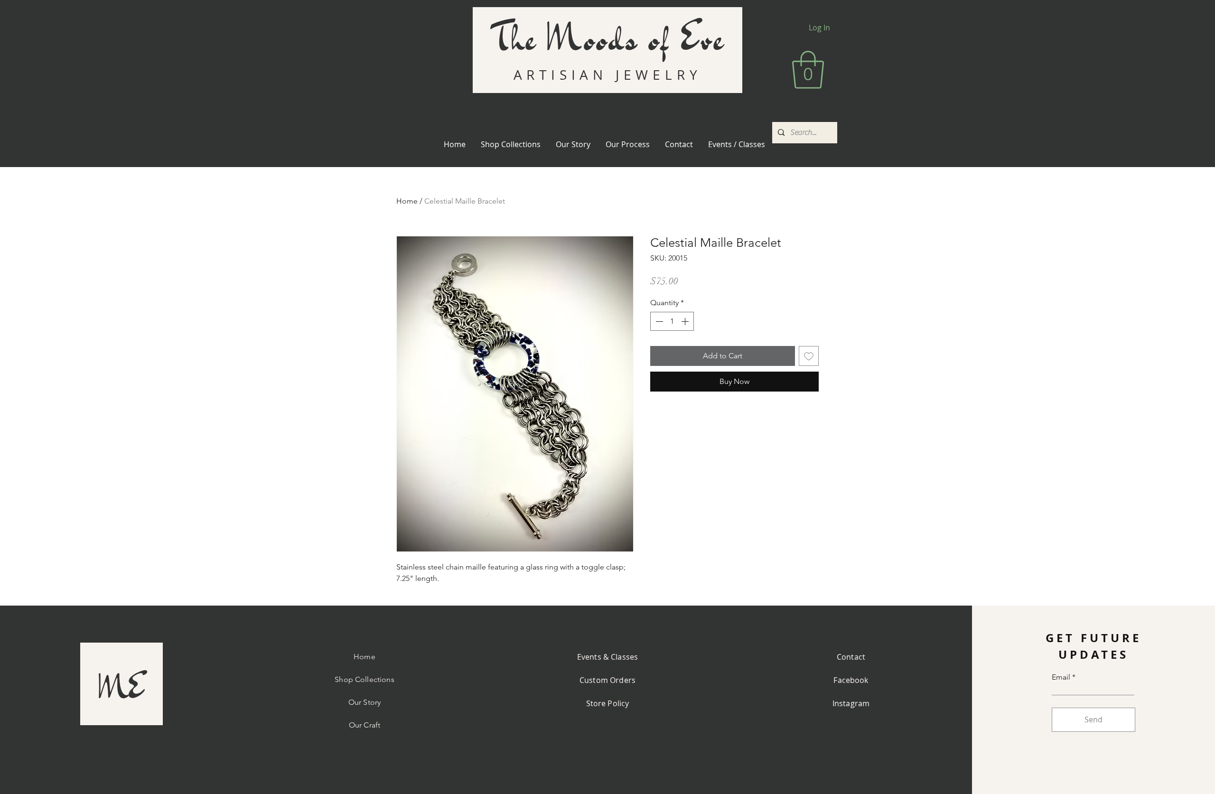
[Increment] (685, 321)
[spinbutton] (672, 321)
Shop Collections (364, 679)
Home (407, 201)
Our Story (364, 702)
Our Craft (364, 724)
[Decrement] (658, 321)
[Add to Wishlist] (809, 356)
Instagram (850, 703)
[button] (808, 70)
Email (1061, 677)
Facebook (850, 680)
